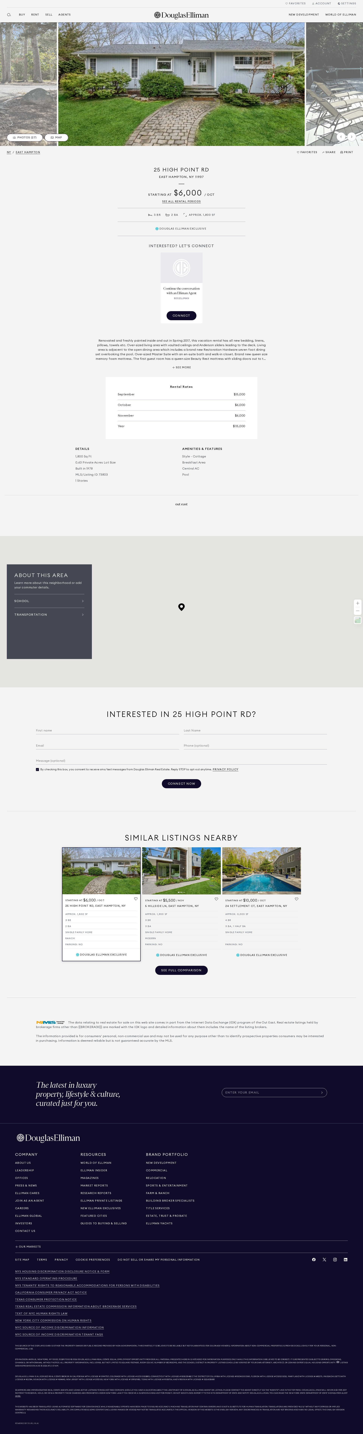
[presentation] (181, 84)
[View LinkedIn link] (345, 1260)
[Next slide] (351, 136)
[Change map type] (357, 620)
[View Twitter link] (324, 1260)
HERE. (18, 1396)
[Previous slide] (341, 136)
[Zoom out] (357, 611)
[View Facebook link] (314, 1260)
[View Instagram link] (335, 1260)
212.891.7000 (64, 1359)
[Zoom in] (357, 603)
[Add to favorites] (136, 899)
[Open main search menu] (10, 14)
